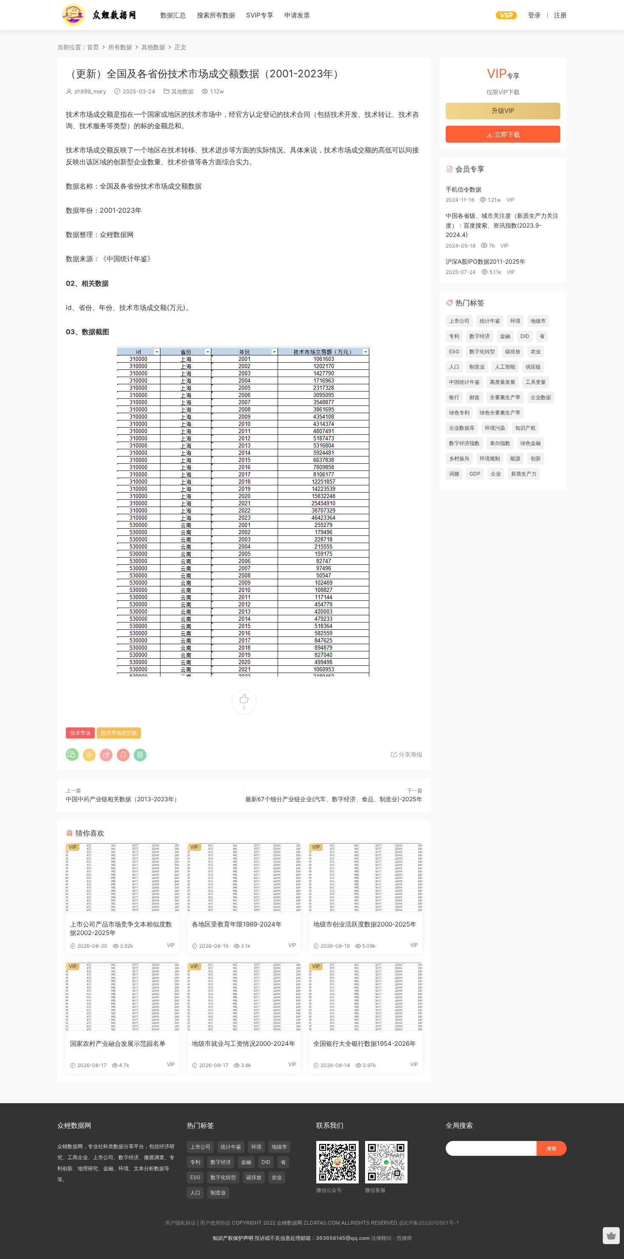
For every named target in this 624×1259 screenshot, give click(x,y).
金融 (505, 336)
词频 (454, 473)
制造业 (477, 366)
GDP (475, 473)
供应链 (533, 366)
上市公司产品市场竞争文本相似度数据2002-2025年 (121, 928)
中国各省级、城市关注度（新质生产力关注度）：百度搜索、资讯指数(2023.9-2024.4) (502, 225)
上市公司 (459, 321)
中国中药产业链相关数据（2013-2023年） (123, 799)
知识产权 (525, 428)
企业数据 (541, 397)
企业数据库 (462, 428)
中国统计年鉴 (464, 382)
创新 (536, 458)
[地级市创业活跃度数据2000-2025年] (365, 878)
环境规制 (490, 458)
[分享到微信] (72, 754)
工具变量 (536, 382)
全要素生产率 (505, 397)
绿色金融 (530, 443)
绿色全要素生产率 (500, 412)
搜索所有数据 (216, 15)
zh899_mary (90, 91)
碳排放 (512, 351)
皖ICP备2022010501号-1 (429, 1223)
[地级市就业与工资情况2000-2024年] (244, 998)
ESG (454, 351)
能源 (515, 458)
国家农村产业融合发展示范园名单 (118, 1043)
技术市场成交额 (119, 732)
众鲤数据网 (99, 15)
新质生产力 (524, 473)
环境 (515, 321)
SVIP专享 (259, 15)
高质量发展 (502, 382)
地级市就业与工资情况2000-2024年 (243, 1043)
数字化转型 (482, 351)
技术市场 (80, 732)
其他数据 (182, 91)
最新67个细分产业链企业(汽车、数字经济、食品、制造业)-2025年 (333, 799)
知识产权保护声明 (233, 1238)
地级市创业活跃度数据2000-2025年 (364, 924)
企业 (496, 473)
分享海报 (409, 754)
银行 (454, 397)
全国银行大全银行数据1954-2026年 (364, 1043)
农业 (536, 351)
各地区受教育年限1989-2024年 (237, 924)
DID (524, 336)
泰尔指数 (500, 443)
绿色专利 (459, 412)
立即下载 (506, 134)
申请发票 (297, 15)
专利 (454, 336)
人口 (454, 366)
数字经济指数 (464, 443)
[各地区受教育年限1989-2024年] (244, 878)
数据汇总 (173, 15)
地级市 (538, 321)
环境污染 (495, 428)
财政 (474, 397)
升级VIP (503, 111)
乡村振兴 (459, 458)
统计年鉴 (490, 321)
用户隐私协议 (180, 1223)
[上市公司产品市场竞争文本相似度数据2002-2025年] (122, 878)
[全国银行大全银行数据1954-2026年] (365, 998)
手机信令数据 (463, 189)
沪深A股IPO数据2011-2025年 (486, 261)
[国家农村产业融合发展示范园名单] (122, 998)
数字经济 (479, 336)
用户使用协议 (215, 1223)
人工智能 (505, 366)
